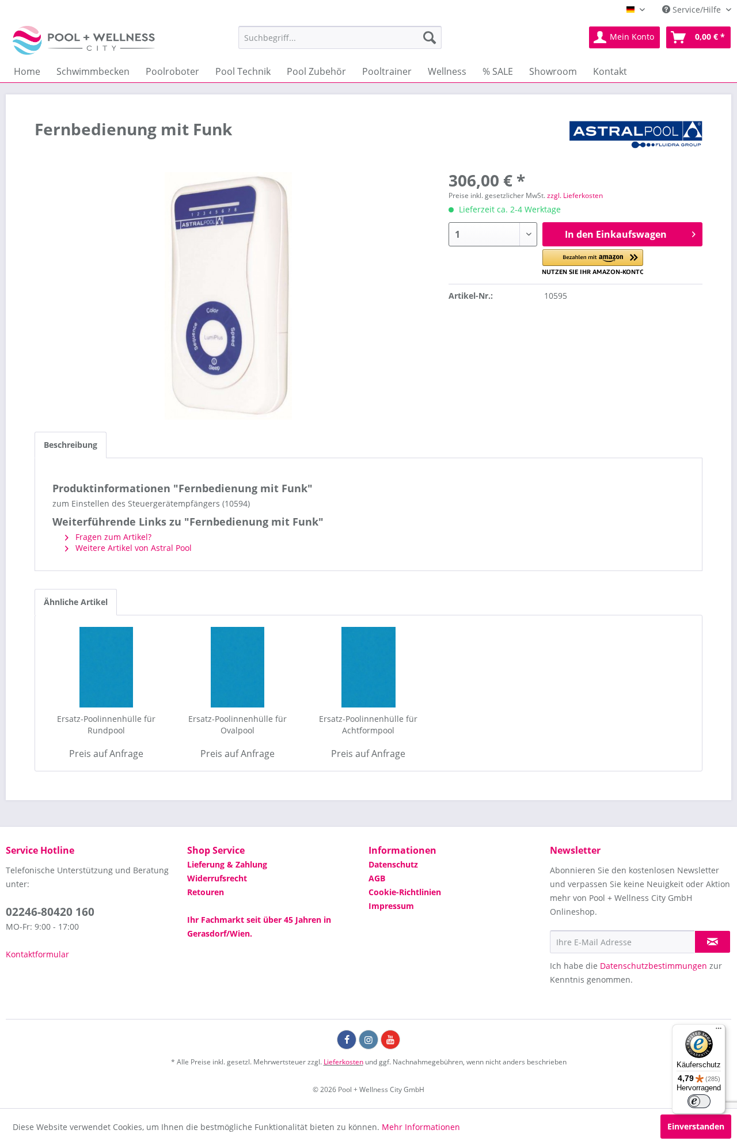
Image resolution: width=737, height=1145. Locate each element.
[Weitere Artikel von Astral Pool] (635, 140)
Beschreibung (70, 444)
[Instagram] (368, 1039)
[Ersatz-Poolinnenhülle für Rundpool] (106, 667)
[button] (592, 262)
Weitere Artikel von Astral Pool (132, 547)
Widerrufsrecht (217, 878)
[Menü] (718, 1031)
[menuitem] (340, 37)
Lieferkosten (343, 1062)
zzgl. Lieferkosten (575, 195)
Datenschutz (393, 864)
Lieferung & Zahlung (227, 864)
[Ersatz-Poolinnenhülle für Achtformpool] (368, 667)
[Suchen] (429, 37)
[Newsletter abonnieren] (712, 941)
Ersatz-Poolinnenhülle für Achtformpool (368, 724)
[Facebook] (346, 1039)
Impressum (391, 905)
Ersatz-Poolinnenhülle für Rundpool (106, 724)
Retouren (205, 892)
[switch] (699, 1101)
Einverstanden (695, 1126)
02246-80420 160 (50, 911)
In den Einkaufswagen (616, 234)
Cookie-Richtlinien (404, 892)
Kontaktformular (37, 954)
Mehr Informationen (421, 1126)
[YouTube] (390, 1039)
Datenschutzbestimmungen (653, 965)
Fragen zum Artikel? (112, 536)
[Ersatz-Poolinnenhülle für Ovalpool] (238, 667)
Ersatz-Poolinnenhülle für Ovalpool (237, 724)
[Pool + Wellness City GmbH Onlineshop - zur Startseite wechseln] (84, 40)
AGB (376, 878)
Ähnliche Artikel (76, 601)
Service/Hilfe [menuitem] (696, 9)
